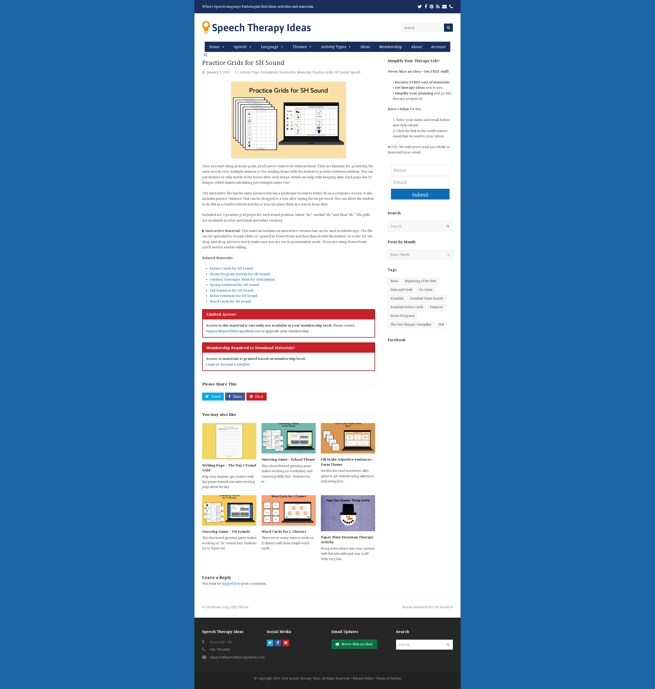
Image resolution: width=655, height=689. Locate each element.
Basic (394, 281)
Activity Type (249, 72)
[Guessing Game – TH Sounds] (229, 510)
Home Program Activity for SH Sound (239, 274)
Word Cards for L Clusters (283, 532)
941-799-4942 (220, 649)
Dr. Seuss (425, 290)
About (416, 47)
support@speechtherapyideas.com (233, 331)
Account (438, 47)
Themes (300, 47)
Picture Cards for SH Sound (231, 268)
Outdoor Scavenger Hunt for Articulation (242, 279)
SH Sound (341, 72)
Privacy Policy (363, 678)
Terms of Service (388, 678)
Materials (304, 72)
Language (269, 47)
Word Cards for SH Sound (230, 301)
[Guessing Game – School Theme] (288, 438)
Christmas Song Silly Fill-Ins (226, 607)
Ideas (365, 47)
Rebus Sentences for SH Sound (233, 296)
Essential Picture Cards (406, 307)
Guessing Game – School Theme (288, 459)
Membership (390, 47)
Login (210, 364)
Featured (436, 307)
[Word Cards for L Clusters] (288, 510)
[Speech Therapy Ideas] (256, 27)
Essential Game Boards (426, 298)
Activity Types (333, 47)
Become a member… (237, 364)
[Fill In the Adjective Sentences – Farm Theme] (348, 438)
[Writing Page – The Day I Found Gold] (229, 441)
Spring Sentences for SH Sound (234, 285)
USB (441, 324)
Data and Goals (401, 290)
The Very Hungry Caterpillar (411, 324)
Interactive (287, 72)
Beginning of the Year (420, 281)
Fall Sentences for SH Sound (231, 290)
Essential (396, 298)
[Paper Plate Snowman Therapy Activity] (348, 513)
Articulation (269, 72)
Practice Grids (322, 72)
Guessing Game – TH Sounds (226, 532)
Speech (240, 47)
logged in (229, 583)
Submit (420, 194)
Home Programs (402, 316)
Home (214, 47)
